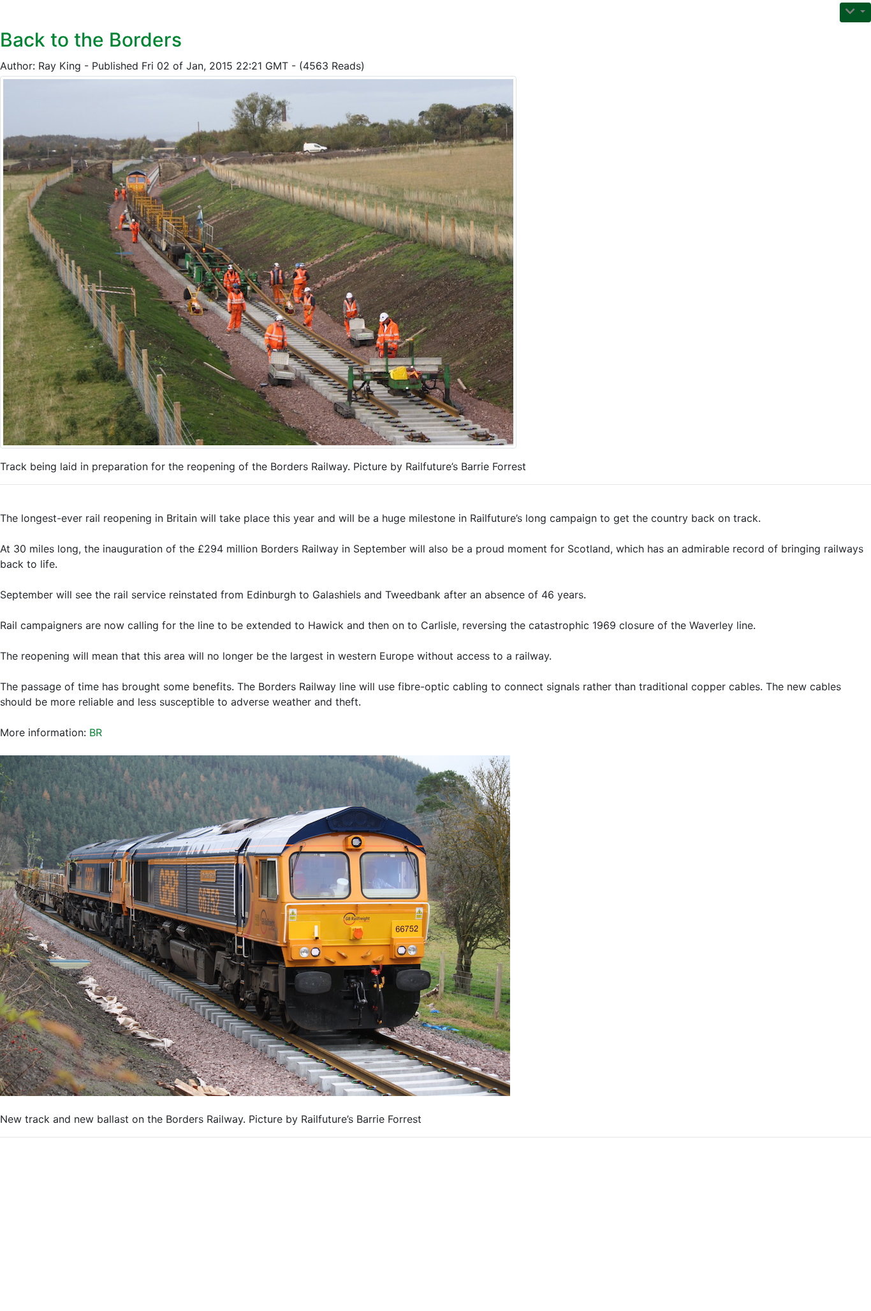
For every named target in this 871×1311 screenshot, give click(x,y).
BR (95, 732)
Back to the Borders (91, 39)
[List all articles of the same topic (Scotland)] (263, 262)
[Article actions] (855, 12)
